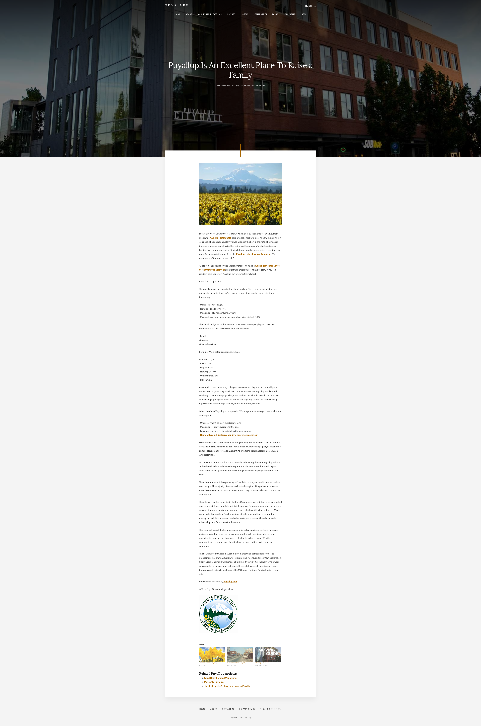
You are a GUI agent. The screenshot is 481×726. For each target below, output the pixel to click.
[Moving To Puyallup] (268, 654)
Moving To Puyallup (262, 663)
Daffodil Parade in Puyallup (208, 663)
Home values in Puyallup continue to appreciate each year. (229, 435)
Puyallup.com (230, 581)
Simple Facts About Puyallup (236, 663)
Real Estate (233, 85)
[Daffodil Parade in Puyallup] (212, 654)
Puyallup (177, 5)
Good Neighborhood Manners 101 (221, 678)
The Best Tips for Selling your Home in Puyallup (227, 686)
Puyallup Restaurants (220, 238)
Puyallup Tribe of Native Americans (253, 254)
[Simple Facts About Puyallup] (240, 654)
